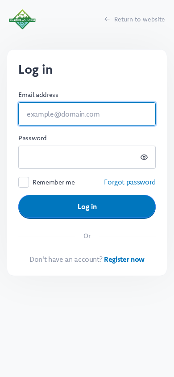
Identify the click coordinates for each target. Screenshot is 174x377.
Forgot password (130, 181)
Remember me (54, 182)
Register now (124, 259)
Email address (38, 94)
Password (32, 138)
